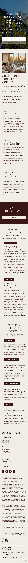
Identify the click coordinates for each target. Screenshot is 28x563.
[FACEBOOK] (14, 471)
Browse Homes (14, 217)
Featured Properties (7, 461)
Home (3, 457)
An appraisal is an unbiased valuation (12, 290)
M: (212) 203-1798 (6, 440)
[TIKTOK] (6, 471)
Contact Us (5, 466)
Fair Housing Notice (6, 477)
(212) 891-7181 (4, 502)
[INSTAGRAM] (3, 471)
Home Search (5, 464)
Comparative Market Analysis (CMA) (13, 251)
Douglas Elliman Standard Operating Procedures (12, 478)
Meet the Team (5, 459)
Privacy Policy (17, 557)
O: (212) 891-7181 (5, 442)
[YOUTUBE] (10, 471)
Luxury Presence (6, 554)
